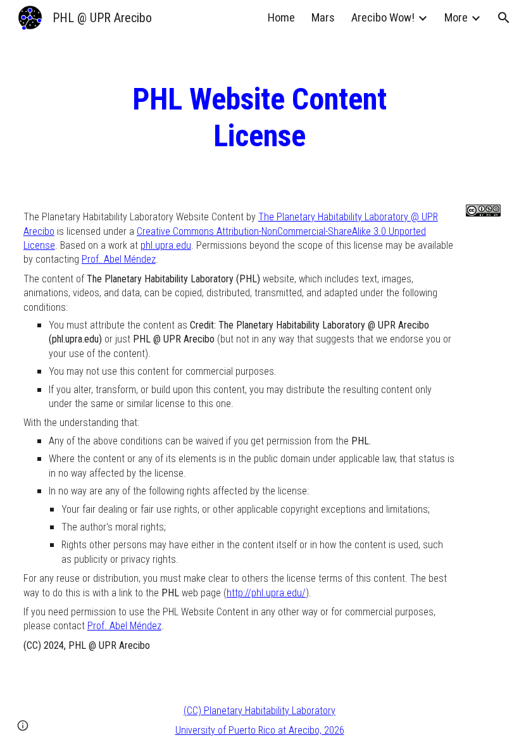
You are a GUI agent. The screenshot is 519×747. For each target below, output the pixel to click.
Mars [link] (323, 18)
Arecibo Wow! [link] (383, 18)
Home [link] (281, 18)
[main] (259, 117)
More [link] (456, 18)
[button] (504, 18)
